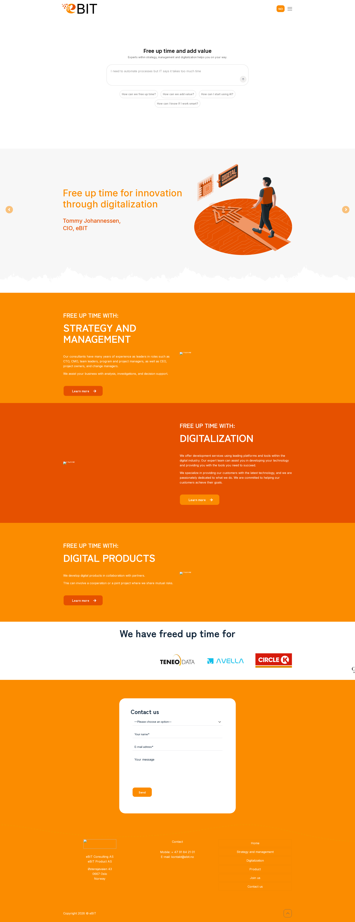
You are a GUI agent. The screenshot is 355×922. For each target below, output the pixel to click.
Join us (255, 878)
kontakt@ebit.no (182, 857)
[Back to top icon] (288, 913)
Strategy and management (255, 852)
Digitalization (255, 860)
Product (255, 869)
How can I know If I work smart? (177, 103)
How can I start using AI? (217, 94)
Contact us (255, 886)
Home (255, 843)
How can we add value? (178, 94)
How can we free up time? (139, 94)
